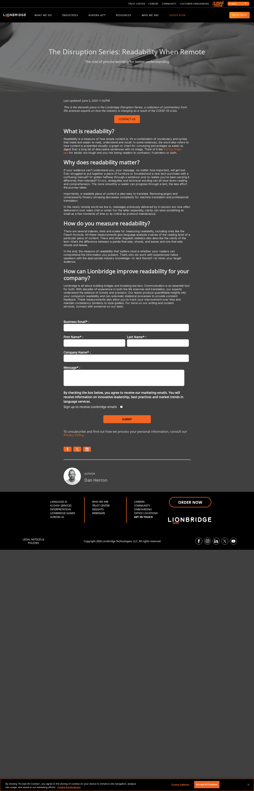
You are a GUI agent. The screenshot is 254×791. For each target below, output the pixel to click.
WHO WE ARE (150, 15)
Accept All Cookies (207, 784)
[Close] (248, 784)
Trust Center (136, 3)
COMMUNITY (169, 3)
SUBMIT (127, 419)
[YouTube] (233, 541)
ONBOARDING (143, 509)
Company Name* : (77, 352)
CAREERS (153, 3)
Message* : (72, 367)
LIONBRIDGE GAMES (62, 513)
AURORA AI (57, 517)
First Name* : (73, 337)
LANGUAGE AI (58, 501)
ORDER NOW (177, 15)
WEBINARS (98, 513)
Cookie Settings (180, 784)
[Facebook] (198, 541)
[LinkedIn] (216, 541)
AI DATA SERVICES (61, 505)
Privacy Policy (73, 435)
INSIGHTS (98, 509)
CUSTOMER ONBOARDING (194, 3)
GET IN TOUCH (239, 14)
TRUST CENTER (101, 505)
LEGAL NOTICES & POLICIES (33, 541)
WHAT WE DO (43, 15)
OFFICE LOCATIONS (146, 513)
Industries (70, 15)
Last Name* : (136, 337)
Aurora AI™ (97, 15)
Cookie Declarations (69, 787)
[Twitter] (224, 541)
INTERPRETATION (60, 509)
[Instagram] (207, 541)
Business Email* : (76, 322)
